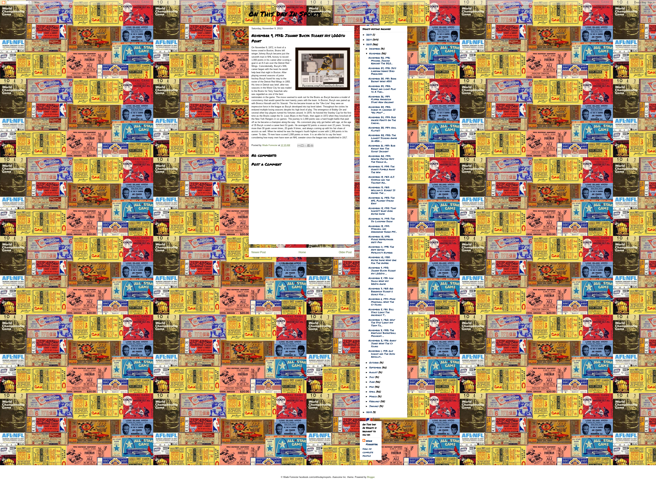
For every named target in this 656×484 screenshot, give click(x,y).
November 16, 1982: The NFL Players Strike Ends (381, 200)
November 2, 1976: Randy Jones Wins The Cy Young (382, 343)
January (374, 406)
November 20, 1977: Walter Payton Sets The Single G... (381, 158)
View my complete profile (368, 452)
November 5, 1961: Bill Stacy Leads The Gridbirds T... (381, 312)
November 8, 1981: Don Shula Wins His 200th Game (380, 281)
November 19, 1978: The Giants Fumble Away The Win (381, 169)
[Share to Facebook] (308, 145)
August (373, 372)
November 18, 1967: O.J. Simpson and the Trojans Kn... (381, 179)
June (372, 381)
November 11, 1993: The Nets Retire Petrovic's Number (381, 249)
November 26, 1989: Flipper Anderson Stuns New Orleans (381, 99)
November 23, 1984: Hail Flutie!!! (382, 129)
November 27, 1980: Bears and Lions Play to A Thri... (382, 89)
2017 (369, 34)
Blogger (370, 477)
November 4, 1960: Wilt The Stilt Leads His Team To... (381, 322)
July (372, 377)
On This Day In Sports (285, 14)
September (375, 367)
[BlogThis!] (302, 145)
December (375, 48)
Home (302, 252)
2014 (369, 39)
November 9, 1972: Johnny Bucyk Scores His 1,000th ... (382, 270)
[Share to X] (305, 145)
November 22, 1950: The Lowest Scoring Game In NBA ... (382, 138)
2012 (369, 412)
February (374, 401)
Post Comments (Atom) (308, 263)
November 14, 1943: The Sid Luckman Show (381, 220)
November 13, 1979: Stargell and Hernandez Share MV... (382, 229)
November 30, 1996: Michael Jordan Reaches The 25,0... (380, 60)
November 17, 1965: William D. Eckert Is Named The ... (381, 190)
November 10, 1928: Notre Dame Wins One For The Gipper (382, 260)
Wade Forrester (372, 442)
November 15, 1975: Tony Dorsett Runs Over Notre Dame (382, 211)
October (374, 362)
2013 (369, 44)
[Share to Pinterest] (312, 145)
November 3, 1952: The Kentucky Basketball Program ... (382, 333)
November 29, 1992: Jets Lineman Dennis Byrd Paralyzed (382, 71)
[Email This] (299, 145)
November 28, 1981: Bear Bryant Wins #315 (382, 80)
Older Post (345, 252)
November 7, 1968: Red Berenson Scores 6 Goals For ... (380, 291)
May (372, 386)
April (372, 391)
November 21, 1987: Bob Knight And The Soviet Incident (381, 148)
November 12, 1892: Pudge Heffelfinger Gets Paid (380, 239)
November (375, 53)
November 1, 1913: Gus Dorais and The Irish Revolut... (381, 353)
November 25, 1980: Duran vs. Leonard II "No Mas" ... (381, 109)
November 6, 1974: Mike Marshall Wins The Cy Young (381, 301)
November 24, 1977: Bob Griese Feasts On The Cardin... (382, 120)
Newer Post (258, 252)
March (373, 396)
